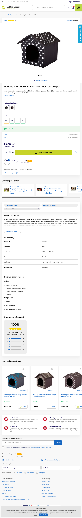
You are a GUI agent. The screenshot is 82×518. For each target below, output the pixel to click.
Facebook (30, 472)
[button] (78, 7)
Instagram (42, 472)
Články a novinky (47, 493)
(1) (10, 20)
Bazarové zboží (47, 487)
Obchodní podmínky (9, 496)
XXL (6, 121)
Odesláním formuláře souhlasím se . (28, 447)
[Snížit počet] (10, 154)
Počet (6, 152)
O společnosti (6, 490)
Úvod (3, 15)
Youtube (19, 472)
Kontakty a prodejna (9, 481)
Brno (5, 137)
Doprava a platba (7, 487)
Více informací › (9, 95)
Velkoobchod (46, 490)
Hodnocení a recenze (49, 496)
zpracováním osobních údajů (40, 447)
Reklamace (5, 484)
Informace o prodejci (11, 173)
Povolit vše (43, 515)
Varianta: (7, 116)
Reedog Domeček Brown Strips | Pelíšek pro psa (44, 395)
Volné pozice (6, 493)
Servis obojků (46, 484)
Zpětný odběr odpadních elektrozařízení (15, 499)
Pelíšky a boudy (13, 15)
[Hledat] (34, 7)
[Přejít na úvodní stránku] (11, 7)
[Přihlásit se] (68, 7)
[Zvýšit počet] (10, 151)
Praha (6, 134)
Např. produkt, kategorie (45, 7)
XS (23, 121)
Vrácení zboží (46, 481)
